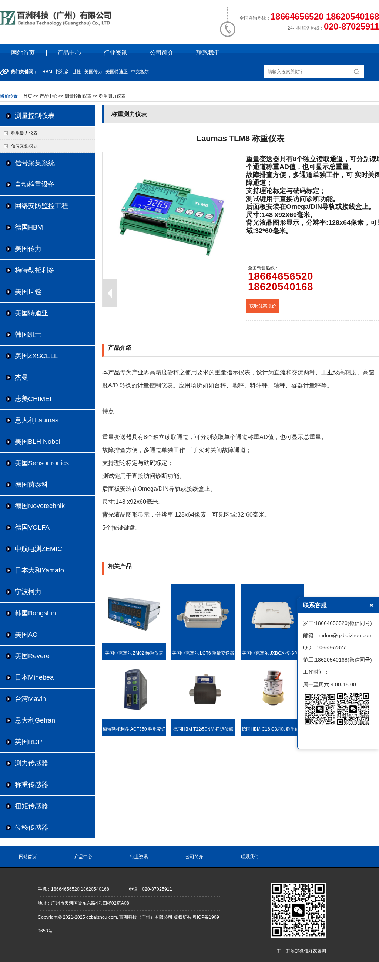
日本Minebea (34, 677)
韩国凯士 (28, 334)
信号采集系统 (35, 163)
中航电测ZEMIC (38, 549)
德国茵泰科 (31, 484)
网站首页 (23, 53)
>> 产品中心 (45, 96)
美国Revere (32, 656)
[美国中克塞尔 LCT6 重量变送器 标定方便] (203, 642)
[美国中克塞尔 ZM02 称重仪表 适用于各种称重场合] (134, 642)
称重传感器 (31, 784)
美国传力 (28, 248)
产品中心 (69, 53)
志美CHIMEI (33, 398)
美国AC (26, 634)
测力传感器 (31, 763)
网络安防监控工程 (41, 206)
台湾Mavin (30, 699)
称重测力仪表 (24, 133)
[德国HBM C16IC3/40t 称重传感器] (272, 717)
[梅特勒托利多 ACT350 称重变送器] (134, 717)
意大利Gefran (35, 720)
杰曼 (21, 377)
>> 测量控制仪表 (74, 96)
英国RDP (28, 741)
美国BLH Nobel (37, 441)
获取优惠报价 (262, 306)
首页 (27, 96)
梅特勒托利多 (35, 270)
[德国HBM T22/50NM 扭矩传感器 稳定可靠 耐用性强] (203, 717)
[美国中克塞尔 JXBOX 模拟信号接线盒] (272, 642)
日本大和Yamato (39, 570)
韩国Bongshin (35, 613)
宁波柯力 (28, 591)
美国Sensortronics (42, 463)
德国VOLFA (32, 527)
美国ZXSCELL (36, 356)
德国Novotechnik (40, 506)
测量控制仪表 (35, 115)
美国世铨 (28, 291)
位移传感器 (31, 827)
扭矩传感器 (31, 806)
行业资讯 (115, 53)
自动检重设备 (35, 184)
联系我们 (208, 53)
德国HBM (29, 227)
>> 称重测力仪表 (108, 96)
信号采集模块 (24, 146)
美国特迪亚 (31, 313)
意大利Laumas (36, 420)
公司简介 (162, 53)
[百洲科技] (57, 24)
